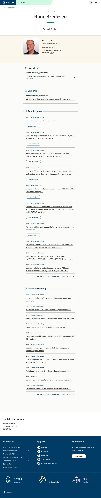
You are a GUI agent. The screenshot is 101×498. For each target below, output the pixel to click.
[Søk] (20, 2)
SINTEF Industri (51, 47)
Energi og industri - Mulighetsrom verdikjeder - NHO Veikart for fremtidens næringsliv (50, 190)
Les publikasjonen (33, 126)
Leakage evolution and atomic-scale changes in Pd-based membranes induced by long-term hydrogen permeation (47, 269)
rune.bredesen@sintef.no (49, 43)
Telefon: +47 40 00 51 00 (11, 447)
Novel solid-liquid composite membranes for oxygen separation (50, 318)
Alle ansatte (10, 7)
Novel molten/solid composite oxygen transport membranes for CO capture (50, 337)
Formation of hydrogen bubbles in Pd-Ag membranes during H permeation (50, 228)
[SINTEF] (8, 2)
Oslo (51, 52)
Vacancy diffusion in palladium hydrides (41, 121)
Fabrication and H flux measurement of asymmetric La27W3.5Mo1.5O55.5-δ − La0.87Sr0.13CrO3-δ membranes (49, 257)
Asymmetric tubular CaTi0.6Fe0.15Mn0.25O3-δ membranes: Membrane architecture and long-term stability (49, 246)
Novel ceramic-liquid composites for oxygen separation (47, 327)
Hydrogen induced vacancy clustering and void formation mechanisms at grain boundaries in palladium (47, 154)
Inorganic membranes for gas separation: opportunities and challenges (48, 299)
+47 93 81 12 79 (47, 40)
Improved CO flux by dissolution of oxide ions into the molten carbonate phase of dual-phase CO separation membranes (49, 172)
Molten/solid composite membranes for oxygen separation (48, 310)
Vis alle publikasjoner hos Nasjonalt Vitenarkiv (55, 276)
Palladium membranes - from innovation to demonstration (48, 371)
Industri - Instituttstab (54, 50)
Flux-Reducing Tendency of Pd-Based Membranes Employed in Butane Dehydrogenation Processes (50, 137)
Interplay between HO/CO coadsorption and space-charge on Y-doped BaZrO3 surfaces (50, 360)
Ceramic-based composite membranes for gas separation (47, 380)
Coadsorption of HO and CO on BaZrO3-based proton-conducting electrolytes (47, 349)
